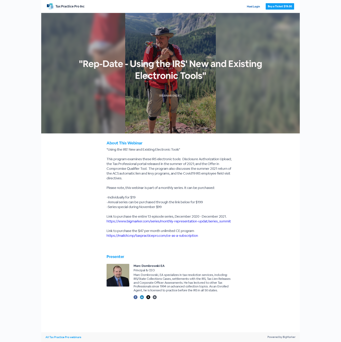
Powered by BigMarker (281, 337)
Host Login (253, 6)
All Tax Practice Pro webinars (63, 337)
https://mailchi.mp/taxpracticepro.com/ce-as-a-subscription (152, 235)
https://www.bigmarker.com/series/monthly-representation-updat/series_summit (169, 221)
